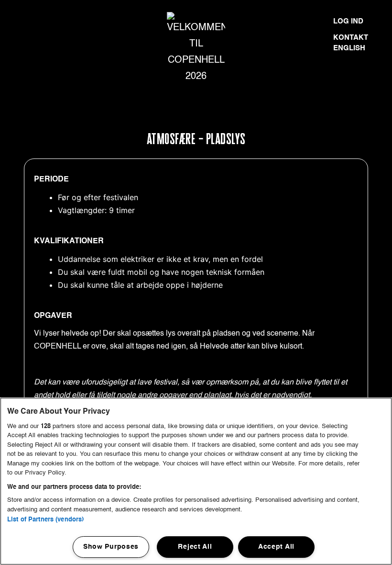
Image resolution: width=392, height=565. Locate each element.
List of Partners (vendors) (45, 520)
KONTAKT (350, 37)
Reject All (195, 546)
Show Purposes (111, 546)
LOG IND (348, 21)
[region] (196, 481)
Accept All (276, 546)
